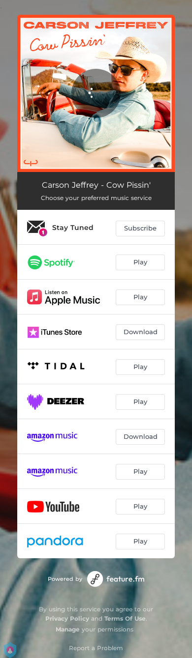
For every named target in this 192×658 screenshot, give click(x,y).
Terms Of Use (125, 618)
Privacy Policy (67, 618)
